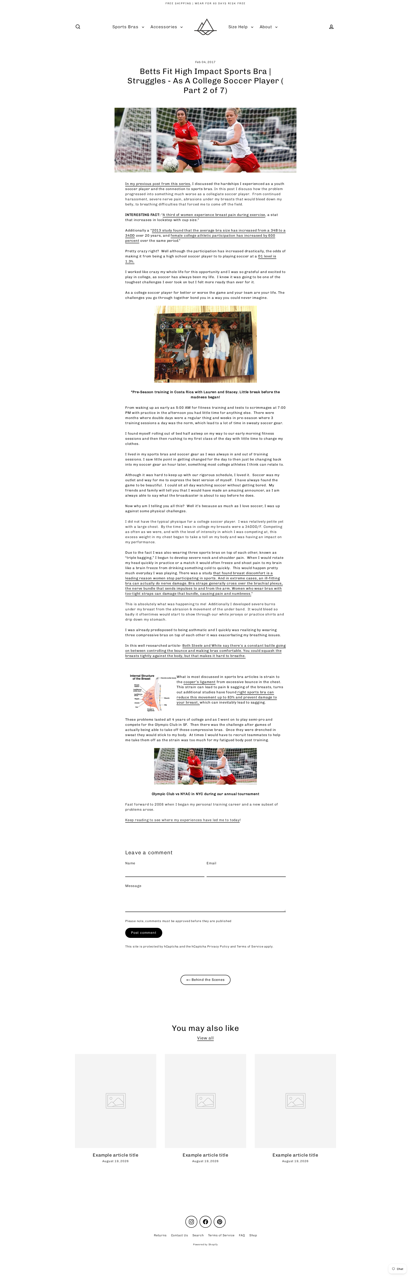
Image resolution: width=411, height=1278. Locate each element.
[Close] (258, 584)
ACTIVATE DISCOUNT (234, 688)
